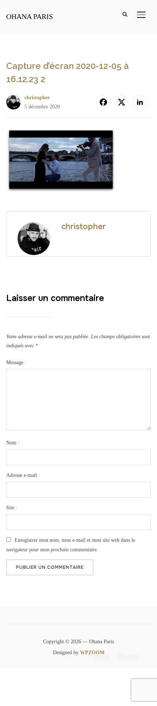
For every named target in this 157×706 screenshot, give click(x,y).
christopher (37, 97)
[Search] (125, 14)
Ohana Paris (29, 16)
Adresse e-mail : (23, 475)
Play (102, 656)
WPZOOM (92, 652)
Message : (16, 362)
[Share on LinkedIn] (140, 102)
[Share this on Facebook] (103, 102)
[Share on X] (121, 102)
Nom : (12, 442)
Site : (11, 507)
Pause (127, 656)
